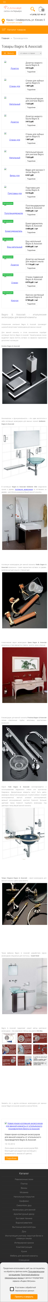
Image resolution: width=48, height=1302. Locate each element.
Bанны (24, 1188)
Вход (4, 15)
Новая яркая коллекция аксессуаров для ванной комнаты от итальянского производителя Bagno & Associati (23, 1137)
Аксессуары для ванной (24, 1210)
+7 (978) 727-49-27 (38, 14)
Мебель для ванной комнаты (24, 1256)
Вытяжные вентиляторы (24, 1227)
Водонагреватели (24, 1223)
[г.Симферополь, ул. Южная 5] (3, 21)
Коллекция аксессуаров (24, 489)
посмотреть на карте (14, 23)
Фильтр (10, 53)
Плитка (24, 1184)
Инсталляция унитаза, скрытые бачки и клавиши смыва (24, 1237)
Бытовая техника (24, 1218)
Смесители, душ (24, 1205)
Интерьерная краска (24, 1243)
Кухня (24, 1251)
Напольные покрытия (24, 1197)
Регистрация (12, 15)
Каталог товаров (16, 29)
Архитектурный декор (24, 1214)
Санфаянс (24, 1201)
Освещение (24, 1260)
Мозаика (24, 1192)
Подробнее (31, 72)
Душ (24, 1231)
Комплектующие (24, 1247)
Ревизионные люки (24, 1179)
